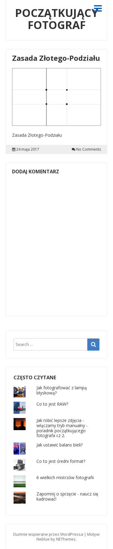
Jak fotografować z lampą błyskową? (61, 390)
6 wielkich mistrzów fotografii (65, 477)
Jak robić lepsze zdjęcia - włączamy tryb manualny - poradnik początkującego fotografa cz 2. (62, 427)
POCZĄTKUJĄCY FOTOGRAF (56, 18)
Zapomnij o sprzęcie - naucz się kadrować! (67, 496)
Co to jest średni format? (60, 461)
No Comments (88, 149)
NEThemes (66, 539)
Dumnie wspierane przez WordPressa (48, 534)
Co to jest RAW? (52, 404)
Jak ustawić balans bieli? (59, 445)
